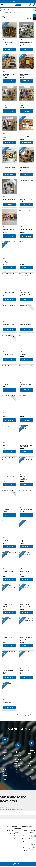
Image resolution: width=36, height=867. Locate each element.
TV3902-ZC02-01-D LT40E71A (8, 638)
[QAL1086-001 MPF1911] (26, 497)
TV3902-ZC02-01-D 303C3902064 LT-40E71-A (26, 606)
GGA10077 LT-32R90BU (26, 199)
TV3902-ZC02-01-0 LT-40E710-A (9, 572)
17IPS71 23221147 (24, 105)
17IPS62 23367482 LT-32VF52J (25, 75)
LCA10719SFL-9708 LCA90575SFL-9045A (25, 293)
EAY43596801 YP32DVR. (9, 199)
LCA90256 (23, 354)
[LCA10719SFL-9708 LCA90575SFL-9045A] (26, 280)
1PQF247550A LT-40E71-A (9, 168)
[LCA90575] (9, 432)
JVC (4, 40)
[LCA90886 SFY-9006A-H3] (9, 464)
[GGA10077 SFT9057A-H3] (9, 217)
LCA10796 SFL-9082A (8, 354)
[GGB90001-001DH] (26, 248)
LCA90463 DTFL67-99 (25, 384)
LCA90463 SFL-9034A (8, 415)
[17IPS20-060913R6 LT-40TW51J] (26, 30)
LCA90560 (23, 415)
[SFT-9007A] (9, 527)
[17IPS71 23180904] (9, 93)
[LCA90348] (9, 372)
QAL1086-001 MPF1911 (26, 509)
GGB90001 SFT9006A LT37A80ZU (8, 261)
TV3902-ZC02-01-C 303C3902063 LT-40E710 (9, 605)
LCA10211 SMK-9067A (8, 292)
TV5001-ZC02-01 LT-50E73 (25, 671)
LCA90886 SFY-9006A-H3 (9, 477)
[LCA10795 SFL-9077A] (9, 311)
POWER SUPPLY (8, 13)
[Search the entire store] (34, 9)
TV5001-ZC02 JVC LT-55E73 (8, 671)
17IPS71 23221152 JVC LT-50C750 (9, 136)
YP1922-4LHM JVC (7, 702)
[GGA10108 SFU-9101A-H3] (26, 217)
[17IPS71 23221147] (26, 93)
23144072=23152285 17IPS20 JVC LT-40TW (25, 168)
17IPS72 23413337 (24, 136)
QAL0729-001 (6, 509)
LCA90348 (5, 384)
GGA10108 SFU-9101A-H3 (26, 230)
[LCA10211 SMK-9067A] (9, 280)
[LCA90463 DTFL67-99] (26, 372)
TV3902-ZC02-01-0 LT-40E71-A (26, 540)
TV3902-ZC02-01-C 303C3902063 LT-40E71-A (26, 573)
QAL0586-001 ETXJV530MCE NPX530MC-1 (24, 478)
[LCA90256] (26, 342)
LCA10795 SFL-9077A (8, 324)
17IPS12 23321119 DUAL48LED (7, 43)
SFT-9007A (6, 540)
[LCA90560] (26, 402)
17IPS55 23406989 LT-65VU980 (8, 75)
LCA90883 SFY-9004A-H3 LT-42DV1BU (26, 445)
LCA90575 (5, 445)
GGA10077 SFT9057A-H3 (9, 229)
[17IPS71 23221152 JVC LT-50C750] (9, 123)
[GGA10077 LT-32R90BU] (26, 186)
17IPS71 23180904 (7, 105)
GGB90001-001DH (24, 261)
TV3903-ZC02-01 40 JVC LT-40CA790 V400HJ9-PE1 (26, 639)
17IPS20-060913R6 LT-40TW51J (26, 43)
